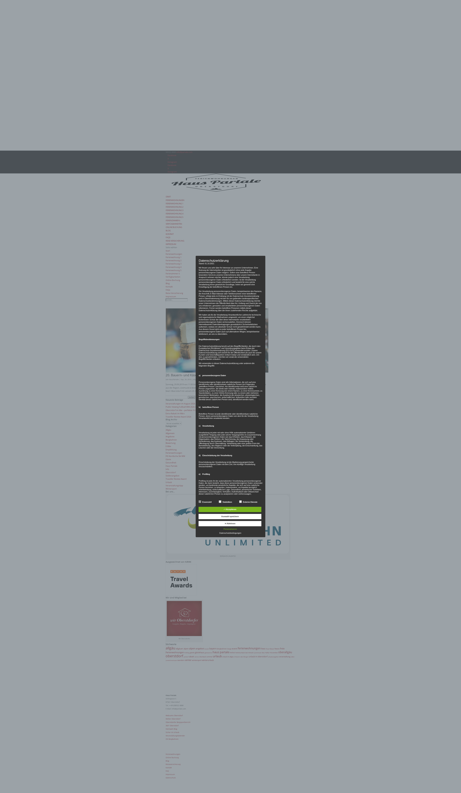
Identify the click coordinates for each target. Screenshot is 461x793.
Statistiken (227, 502)
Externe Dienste (250, 502)
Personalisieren (230, 529)
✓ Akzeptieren (230, 509)
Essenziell (207, 502)
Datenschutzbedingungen (230, 533)
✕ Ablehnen (230, 524)
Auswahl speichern (230, 516)
